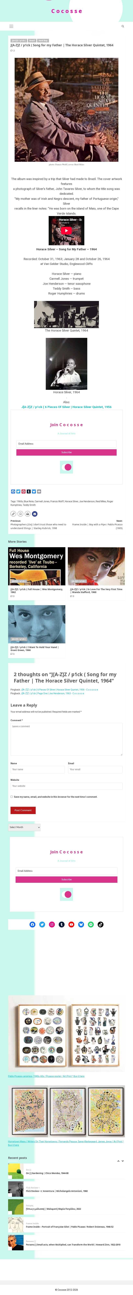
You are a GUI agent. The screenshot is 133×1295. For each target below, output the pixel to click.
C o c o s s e (66, 11)
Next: (97, 524)
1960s (20, 501)
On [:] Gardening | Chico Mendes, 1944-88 (47, 1173)
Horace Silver (71, 501)
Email (71, 763)
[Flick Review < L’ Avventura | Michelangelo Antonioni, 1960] (16, 1189)
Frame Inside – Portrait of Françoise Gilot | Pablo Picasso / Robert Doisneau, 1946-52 (69, 1226)
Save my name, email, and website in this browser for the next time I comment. (55, 797)
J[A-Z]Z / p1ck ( (19, 40)
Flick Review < (33, 1188)
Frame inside (32, 1223)
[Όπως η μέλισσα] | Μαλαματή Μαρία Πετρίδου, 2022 (53, 1208)
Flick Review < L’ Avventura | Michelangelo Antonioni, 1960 (57, 1191)
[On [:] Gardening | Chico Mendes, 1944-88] (16, 1171)
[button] (11, 26)
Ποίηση (29, 1205)
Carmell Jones (42, 501)
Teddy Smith (29, 505)
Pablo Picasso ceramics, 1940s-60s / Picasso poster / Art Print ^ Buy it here (46, 1076)
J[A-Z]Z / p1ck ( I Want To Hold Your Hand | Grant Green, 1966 (35, 649)
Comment (17, 720)
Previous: (38, 524)
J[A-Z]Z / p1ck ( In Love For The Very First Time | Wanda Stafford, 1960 (96, 591)
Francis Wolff (57, 501)
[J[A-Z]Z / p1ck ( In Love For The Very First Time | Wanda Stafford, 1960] (96, 566)
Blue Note (29, 501)
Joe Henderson (87, 501)
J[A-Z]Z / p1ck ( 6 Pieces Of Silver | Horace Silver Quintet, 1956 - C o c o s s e (59, 689)
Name (14, 763)
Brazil (32, 40)
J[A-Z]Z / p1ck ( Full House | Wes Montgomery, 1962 (37, 591)
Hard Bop (43, 40)
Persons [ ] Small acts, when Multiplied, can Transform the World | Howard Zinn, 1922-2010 (73, 1244)
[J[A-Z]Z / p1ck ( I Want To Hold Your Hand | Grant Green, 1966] (36, 624)
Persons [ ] (31, 1241)
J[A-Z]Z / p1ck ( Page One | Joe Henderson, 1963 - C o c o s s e (52, 693)
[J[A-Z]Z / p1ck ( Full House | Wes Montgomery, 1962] (36, 566)
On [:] (28, 1170)
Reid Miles (101, 501)
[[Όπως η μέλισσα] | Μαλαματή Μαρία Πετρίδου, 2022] (16, 1207)
